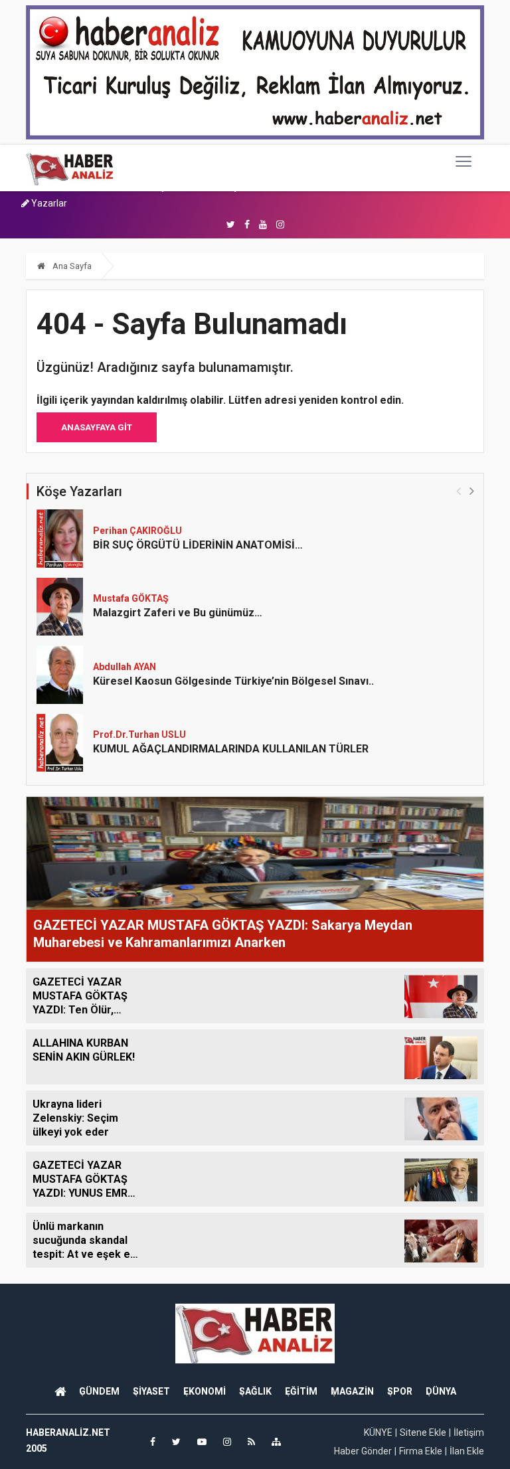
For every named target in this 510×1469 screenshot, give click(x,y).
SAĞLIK (255, 1391)
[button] (472, 490)
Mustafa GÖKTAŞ (131, 598)
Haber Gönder (363, 1451)
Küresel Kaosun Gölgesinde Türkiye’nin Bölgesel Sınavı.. (233, 681)
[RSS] (251, 1441)
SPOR (399, 1391)
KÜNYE (378, 1432)
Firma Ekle (420, 1451)
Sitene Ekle (423, 1432)
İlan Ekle (467, 1451)
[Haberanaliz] (70, 168)
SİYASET (151, 1391)
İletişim (469, 1432)
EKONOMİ (204, 1391)
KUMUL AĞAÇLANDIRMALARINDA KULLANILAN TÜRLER (231, 748)
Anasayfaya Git (96, 427)
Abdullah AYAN (124, 666)
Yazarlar (48, 203)
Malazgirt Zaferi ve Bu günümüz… (177, 612)
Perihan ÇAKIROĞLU (137, 530)
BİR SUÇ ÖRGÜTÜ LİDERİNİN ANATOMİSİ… (198, 545)
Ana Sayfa (71, 266)
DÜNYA (441, 1391)
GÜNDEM (99, 1391)
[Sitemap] (276, 1441)
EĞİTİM (301, 1391)
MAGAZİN (352, 1391)
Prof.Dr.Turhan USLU (139, 734)
